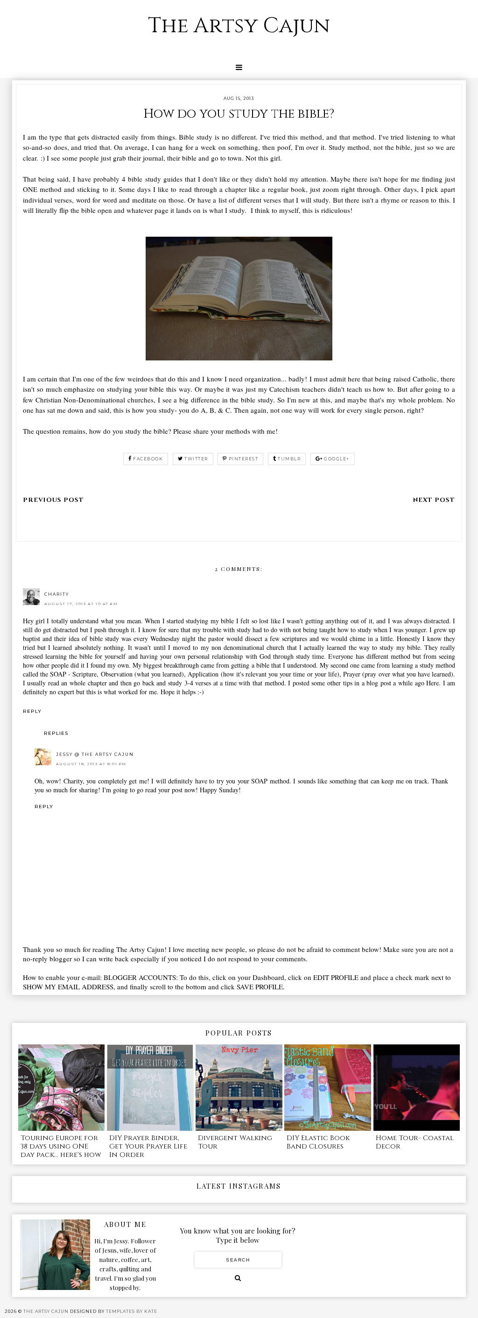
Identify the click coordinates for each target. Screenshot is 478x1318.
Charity (56, 594)
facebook (148, 458)
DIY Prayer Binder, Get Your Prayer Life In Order (148, 1146)
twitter (196, 458)
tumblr (289, 458)
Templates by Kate (131, 1311)
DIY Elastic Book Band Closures (318, 1142)
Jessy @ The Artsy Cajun (95, 754)
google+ (337, 458)
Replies (56, 733)
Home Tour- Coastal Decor (415, 1142)
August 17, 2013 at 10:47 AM (81, 603)
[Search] (238, 1278)
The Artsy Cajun (239, 26)
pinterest (244, 458)
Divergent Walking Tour (235, 1142)
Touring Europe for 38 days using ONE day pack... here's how (61, 1146)
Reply (32, 711)
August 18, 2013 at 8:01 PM (91, 763)
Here (432, 682)
